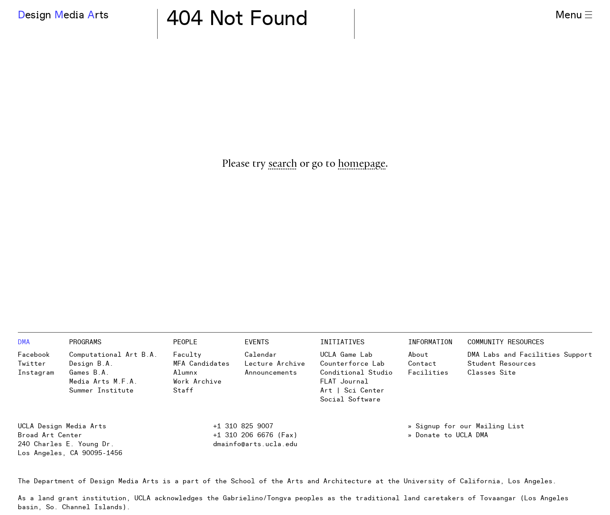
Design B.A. (91, 363)
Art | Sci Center (352, 390)
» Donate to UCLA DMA (448, 435)
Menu (569, 15)
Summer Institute (101, 390)
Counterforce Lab (352, 363)
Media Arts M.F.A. (103, 381)
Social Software (350, 399)
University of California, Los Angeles (478, 481)
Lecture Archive (275, 363)
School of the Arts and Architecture (301, 481)
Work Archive (197, 381)
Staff (183, 390)
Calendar (261, 354)
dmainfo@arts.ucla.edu (255, 444)
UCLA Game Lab (346, 354)
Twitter (32, 363)
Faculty (187, 354)
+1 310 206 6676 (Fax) (255, 435)
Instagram (36, 372)
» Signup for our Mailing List (466, 426)
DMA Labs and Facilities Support (530, 354)
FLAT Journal (344, 381)
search (282, 164)
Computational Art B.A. (113, 354)
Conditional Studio (356, 372)
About (418, 354)
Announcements (271, 372)
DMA (24, 342)
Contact (422, 363)
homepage (361, 164)
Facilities (428, 372)
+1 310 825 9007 (243, 426)
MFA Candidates (201, 363)
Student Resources (502, 363)
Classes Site (492, 372)
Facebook (34, 354)
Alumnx (185, 372)
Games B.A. (89, 372)
